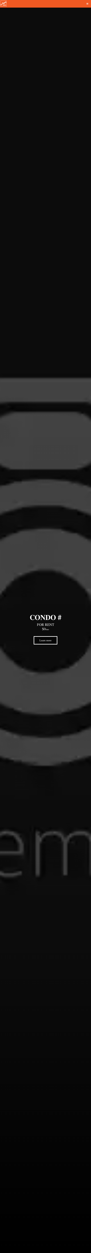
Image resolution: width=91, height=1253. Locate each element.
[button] (87, 4)
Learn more (45, 640)
